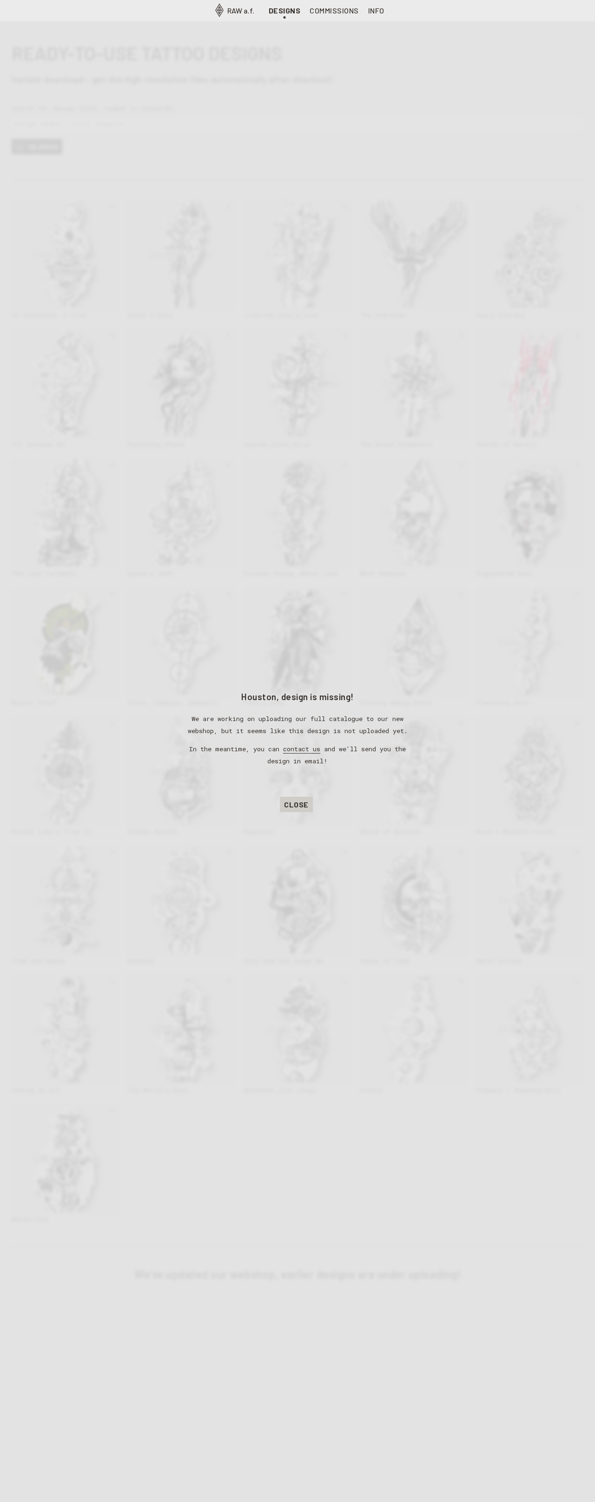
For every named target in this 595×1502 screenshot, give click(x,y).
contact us (301, 749)
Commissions (334, 10)
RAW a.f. (240, 10)
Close (296, 804)
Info (376, 10)
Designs (285, 10)
